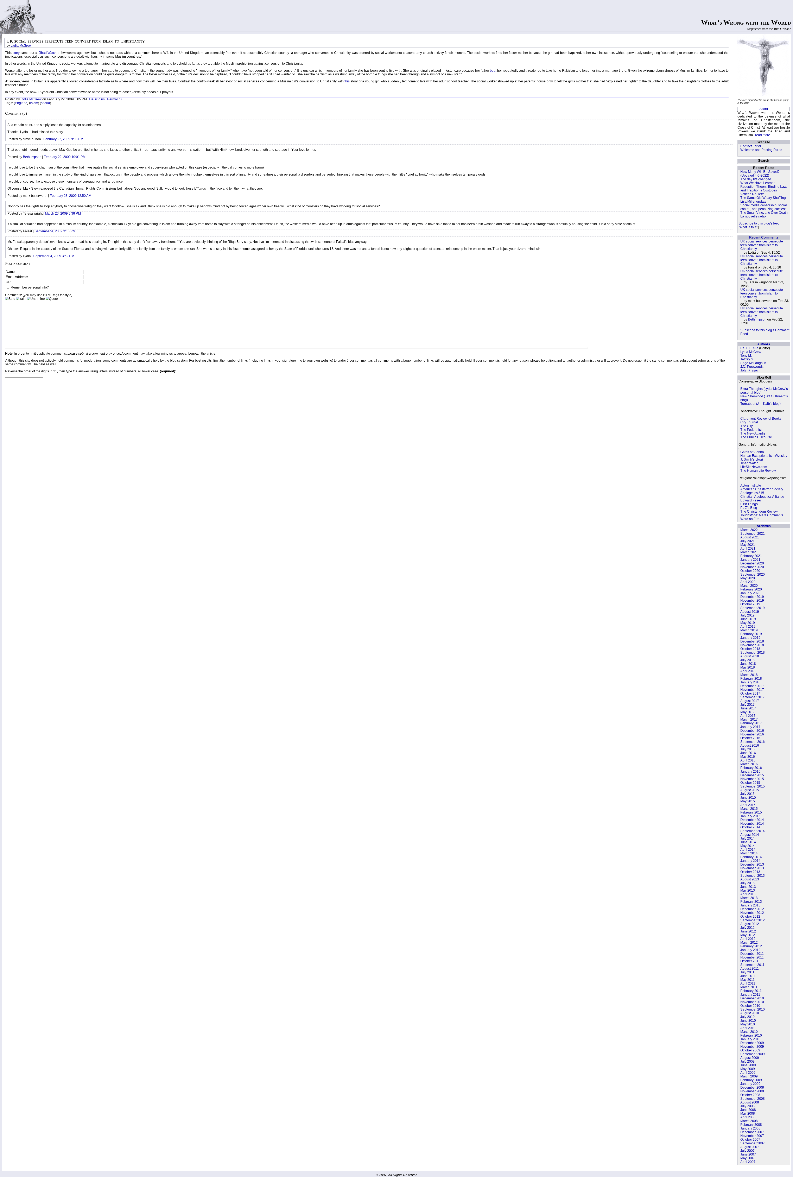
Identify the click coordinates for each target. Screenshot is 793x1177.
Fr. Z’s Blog (748, 508)
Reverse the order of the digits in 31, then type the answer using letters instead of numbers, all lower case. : (90, 371)
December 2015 (752, 775)
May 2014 (747, 846)
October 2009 (750, 1050)
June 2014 (748, 842)
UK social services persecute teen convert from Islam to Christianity (761, 245)
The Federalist (751, 429)
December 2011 (752, 953)
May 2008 (747, 1113)
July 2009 (747, 1061)
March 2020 (749, 585)
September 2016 (752, 741)
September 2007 (752, 1143)
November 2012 (752, 913)
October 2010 (750, 1005)
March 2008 (749, 1121)
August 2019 (749, 611)
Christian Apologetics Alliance (762, 496)
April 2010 (747, 1028)
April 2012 (747, 939)
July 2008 (747, 1106)
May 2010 (747, 1024)
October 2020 (750, 570)
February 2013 (751, 901)
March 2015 (749, 808)
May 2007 (747, 1158)
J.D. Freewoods (751, 366)
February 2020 (751, 589)
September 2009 (752, 1054)
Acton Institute (750, 485)
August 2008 (749, 1102)
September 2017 (752, 697)
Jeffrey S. (747, 359)
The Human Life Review (758, 470)
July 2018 (747, 660)
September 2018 (752, 652)
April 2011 (747, 983)
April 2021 (747, 548)
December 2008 (752, 1087)
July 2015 (747, 794)
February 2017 (751, 723)
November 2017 (752, 689)
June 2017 (748, 708)
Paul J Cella (749, 348)
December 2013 (752, 864)
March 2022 (749, 530)
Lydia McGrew (750, 352)
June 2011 (748, 976)
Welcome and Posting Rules (761, 150)
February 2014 (751, 857)
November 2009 (752, 1046)
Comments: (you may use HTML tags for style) (38, 295)
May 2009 (747, 1069)
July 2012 (747, 927)
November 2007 (752, 1136)
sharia (45, 103)
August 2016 (749, 745)
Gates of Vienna (752, 452)
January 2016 (750, 771)
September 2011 (752, 965)
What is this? (748, 227)
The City (746, 426)
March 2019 (749, 630)
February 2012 (751, 946)
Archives (764, 526)
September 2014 (752, 831)
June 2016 (748, 753)
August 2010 (749, 1013)
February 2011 (751, 991)
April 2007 (747, 1162)
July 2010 (747, 1017)
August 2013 (749, 879)
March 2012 (749, 942)
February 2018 (751, 678)
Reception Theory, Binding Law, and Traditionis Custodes (763, 188)
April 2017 (747, 715)
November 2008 (752, 1091)
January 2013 (750, 905)
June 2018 (748, 663)
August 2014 (749, 834)
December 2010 (752, 998)
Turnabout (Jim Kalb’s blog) (760, 403)
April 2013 (747, 894)
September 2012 (752, 920)
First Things (749, 504)
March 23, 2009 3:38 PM (63, 213)
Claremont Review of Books (760, 418)
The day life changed (755, 179)
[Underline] (36, 299)
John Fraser (749, 370)
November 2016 (752, 734)
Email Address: (17, 277)
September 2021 (752, 533)
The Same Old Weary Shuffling (763, 198)
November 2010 (752, 1002)
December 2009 (752, 1043)
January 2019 (750, 637)
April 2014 (747, 849)
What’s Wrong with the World (746, 22)
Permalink (114, 99)
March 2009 (749, 1076)
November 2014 (752, 823)
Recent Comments (763, 237)
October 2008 (750, 1095)
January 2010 (750, 1039)
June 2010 (748, 1020)
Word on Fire (749, 519)
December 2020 (752, 563)
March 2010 (749, 1031)
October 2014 (750, 827)
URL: (9, 282)
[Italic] (21, 299)
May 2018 (747, 667)
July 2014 (747, 838)
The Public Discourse (756, 437)
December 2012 (752, 909)
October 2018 (750, 649)
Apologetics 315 (752, 493)
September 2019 (752, 608)
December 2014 (752, 820)
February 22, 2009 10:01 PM (64, 157)
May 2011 (747, 979)
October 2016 (750, 738)
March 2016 (749, 764)
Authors (763, 344)
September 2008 (752, 1098)
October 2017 (750, 693)
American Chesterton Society (761, 489)
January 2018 (750, 682)
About (763, 108)
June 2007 (748, 1154)
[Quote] (52, 299)
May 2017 (747, 712)
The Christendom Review (759, 511)
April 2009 (747, 1072)
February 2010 (751, 1035)
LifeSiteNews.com (753, 467)
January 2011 (750, 994)
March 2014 (749, 853)
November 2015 (752, 779)
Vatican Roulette (752, 194)
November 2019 (752, 600)
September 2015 (752, 786)
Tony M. (746, 355)
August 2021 (749, 537)
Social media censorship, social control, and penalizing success (763, 207)
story (16, 53)
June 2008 (748, 1110)
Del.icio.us (97, 99)
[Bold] (10, 299)
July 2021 (747, 541)
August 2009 (749, 1057)
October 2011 (750, 961)
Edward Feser (750, 500)
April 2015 (747, 805)
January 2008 (750, 1128)
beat (493, 70)
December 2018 (752, 641)
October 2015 (750, 782)
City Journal (749, 422)
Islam (34, 103)
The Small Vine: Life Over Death (764, 212)
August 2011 (749, 968)
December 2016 (752, 730)
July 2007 (747, 1150)
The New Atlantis (752, 433)
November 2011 (752, 957)
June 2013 (748, 886)
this (347, 81)
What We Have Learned (757, 183)
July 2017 (747, 704)
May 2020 (747, 578)
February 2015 (751, 812)
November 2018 (752, 645)
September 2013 (752, 875)
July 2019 (747, 615)
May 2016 (747, 756)
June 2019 (748, 619)
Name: (10, 271)
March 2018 (749, 675)
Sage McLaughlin (753, 363)
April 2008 (747, 1117)
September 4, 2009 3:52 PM (53, 256)
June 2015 (748, 797)
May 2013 (747, 890)
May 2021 (747, 544)
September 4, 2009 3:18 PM (54, 231)
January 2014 (750, 860)
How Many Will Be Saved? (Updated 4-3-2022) (760, 173)
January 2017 (750, 727)
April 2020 (747, 582)
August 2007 (749, 1147)
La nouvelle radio (753, 216)
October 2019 (750, 604)
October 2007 (750, 1139)
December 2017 (752, 686)
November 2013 (752, 868)
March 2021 (749, 552)
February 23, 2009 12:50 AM (70, 195)
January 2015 (750, 816)
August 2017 (749, 701)
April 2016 (747, 760)
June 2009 (748, 1065)
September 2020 (752, 574)
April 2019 (747, 626)
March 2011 (748, 987)
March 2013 (749, 898)
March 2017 (749, 719)
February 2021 (751, 556)
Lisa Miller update (753, 201)
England (21, 103)
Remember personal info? (29, 287)
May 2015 (747, 801)
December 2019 (752, 597)
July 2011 (747, 972)
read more (762, 135)
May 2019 (747, 623)
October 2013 (750, 872)
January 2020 (750, 593)
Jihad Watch (749, 463)
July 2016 (747, 749)
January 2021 (750, 559)
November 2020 (752, 567)
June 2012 (748, 931)
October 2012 (750, 916)
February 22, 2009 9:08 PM (63, 139)
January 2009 (750, 1084)
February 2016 (751, 768)
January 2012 (750, 950)
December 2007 (752, 1132)
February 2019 (751, 634)
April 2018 (747, 671)
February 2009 (751, 1080)
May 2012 (747, 935)
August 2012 (749, 924)
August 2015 (749, 790)
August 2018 (749, 656)
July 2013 (747, 883)
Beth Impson (757, 319)
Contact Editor (750, 146)
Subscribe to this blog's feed (759, 223)
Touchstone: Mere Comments (761, 515)
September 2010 (752, 1009)
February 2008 (751, 1124)
